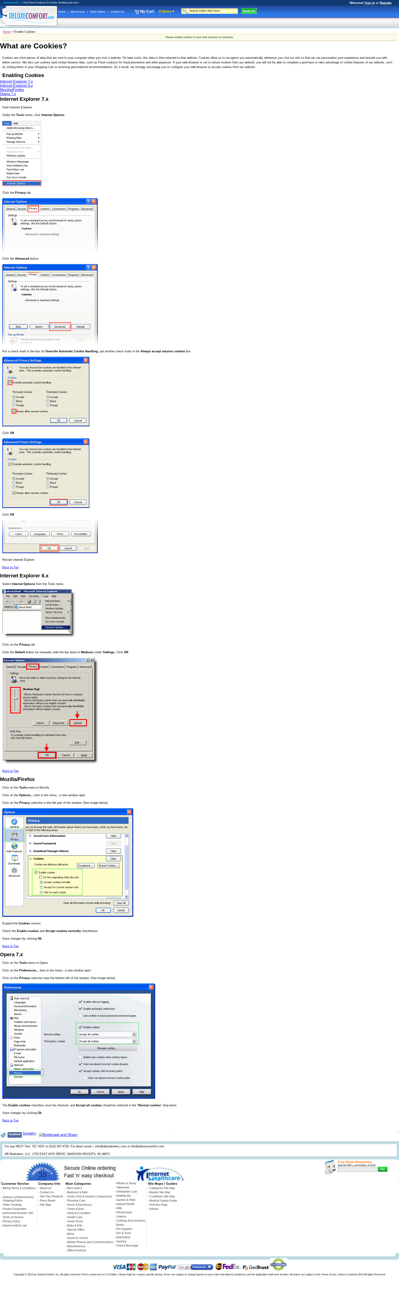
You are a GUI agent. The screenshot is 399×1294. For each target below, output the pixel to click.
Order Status (98, 11)
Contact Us (117, 11)
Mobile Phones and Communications (90, 1242)
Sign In (370, 3)
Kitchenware (124, 1212)
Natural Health (125, 1204)
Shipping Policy (12, 1200)
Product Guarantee (15, 1209)
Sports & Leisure (77, 1238)
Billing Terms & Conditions (19, 1188)
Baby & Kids (74, 1225)
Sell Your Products (51, 1196)
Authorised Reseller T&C (18, 1213)
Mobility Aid (123, 1195)
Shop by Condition (79, 1213)
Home (62, 11)
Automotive (123, 1237)
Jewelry (121, 1216)
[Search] (249, 11)
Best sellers (74, 1188)
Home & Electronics (79, 1204)
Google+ (30, 1133)
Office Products (76, 1250)
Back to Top (10, 567)
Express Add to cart (15, 1225)
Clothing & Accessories (130, 1220)
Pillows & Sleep (126, 1183)
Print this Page (158, 1204)
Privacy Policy (11, 1221)
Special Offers (76, 1229)
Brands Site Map (159, 1192)
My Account (78, 11)
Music (71, 1233)
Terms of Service (13, 1217)
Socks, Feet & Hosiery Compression (89, 1196)
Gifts (119, 1208)
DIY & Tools (123, 1233)
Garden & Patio (126, 1200)
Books (120, 1224)
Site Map (45, 1204)
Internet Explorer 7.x (16, 81)
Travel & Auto (75, 1209)
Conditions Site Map (162, 1196)
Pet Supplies (124, 1229)
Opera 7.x (8, 94)
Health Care (74, 1217)
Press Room (47, 1200)
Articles (153, 1209)
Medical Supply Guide (163, 1200)
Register (386, 3)
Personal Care (76, 1200)
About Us (45, 1188)
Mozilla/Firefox (12, 90)
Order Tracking (12, 1204)
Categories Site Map (162, 1188)
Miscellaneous (76, 1246)
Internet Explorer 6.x (16, 86)
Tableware (123, 1187)
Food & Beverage (127, 1245)
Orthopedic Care (126, 1191)
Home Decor (75, 1221)
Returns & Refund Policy (18, 1197)
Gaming (121, 1241)
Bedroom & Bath (77, 1192)
